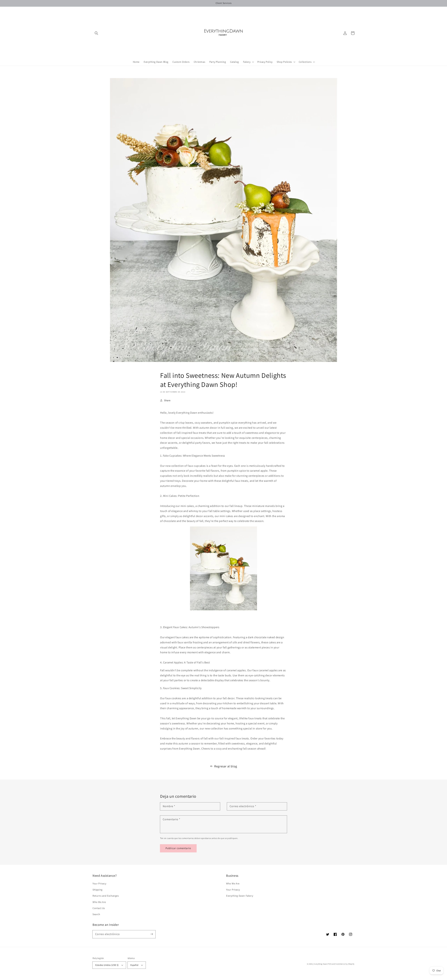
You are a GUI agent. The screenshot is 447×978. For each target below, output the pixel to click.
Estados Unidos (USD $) (107, 965)
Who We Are (99, 902)
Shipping (97, 889)
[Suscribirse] (151, 934)
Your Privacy (99, 883)
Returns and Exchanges (106, 895)
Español (134, 965)
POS (329, 964)
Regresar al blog (225, 766)
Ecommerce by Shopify (344, 964)
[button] (96, 33)
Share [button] (167, 400)
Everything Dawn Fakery (239, 895)
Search (96, 914)
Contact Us (99, 908)
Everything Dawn (320, 964)
